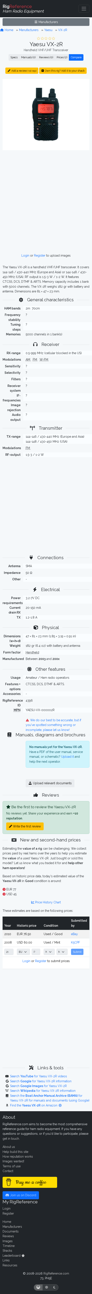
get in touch (11, 1138)
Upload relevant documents (52, 783)
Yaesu (48, 30)
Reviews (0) (46, 57)
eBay (74, 934)
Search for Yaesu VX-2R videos (38, 1076)
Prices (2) (62, 57)
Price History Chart (47, 902)
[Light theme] (47, 1287)
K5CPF (75, 942)
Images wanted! (13, 1161)
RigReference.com (56, 1273)
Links (6, 1260)
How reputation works (18, 1156)
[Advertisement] (46, 201)
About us (9, 1147)
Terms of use (12, 1166)
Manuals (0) (28, 57)
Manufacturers (48, 22)
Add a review (23, 70)
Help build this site (15, 1152)
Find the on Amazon (34, 1105)
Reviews (8, 1236)
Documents (11, 1231)
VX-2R (62, 30)
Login (25, 255)
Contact (8, 1171)
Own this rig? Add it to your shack (64, 70)
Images (8, 1241)
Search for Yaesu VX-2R (38, 1086)
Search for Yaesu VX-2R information (40, 1081)
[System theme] (38, 1287)
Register (39, 255)
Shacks (7, 1250)
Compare (76, 57)
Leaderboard (12, 1255)
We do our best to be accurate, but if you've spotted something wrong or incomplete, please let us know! (53, 725)
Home (8, 30)
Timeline (9, 1246)
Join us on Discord (22, 1195)
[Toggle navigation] (83, 9)
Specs (14, 57)
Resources (10, 1265)
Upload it (67, 756)
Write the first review (26, 826)
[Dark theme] (54, 1287)
